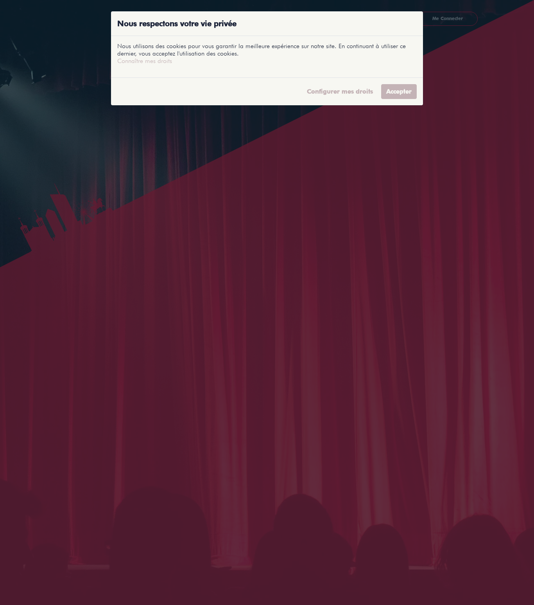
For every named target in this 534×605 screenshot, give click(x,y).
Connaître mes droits (144, 61)
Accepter (399, 91)
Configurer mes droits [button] (340, 91)
